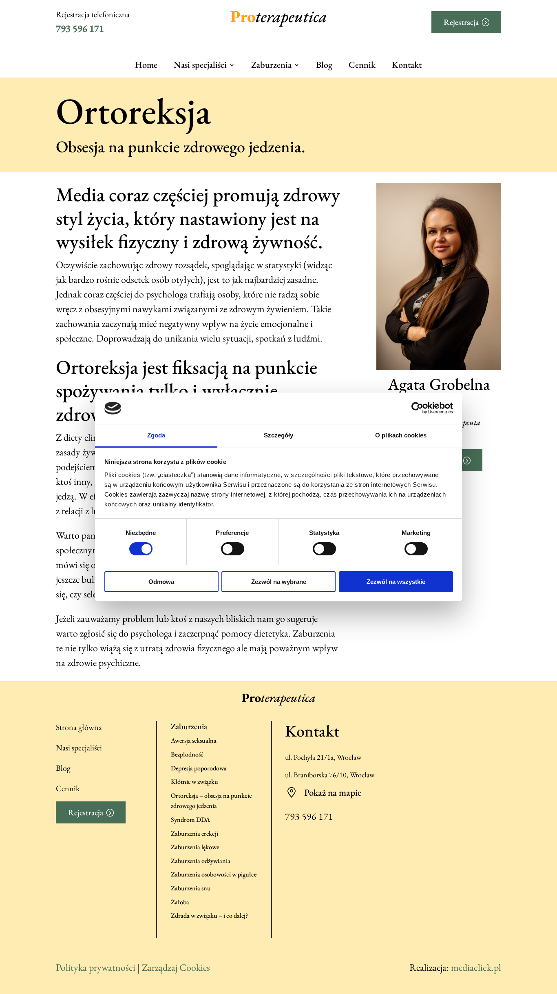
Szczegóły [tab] (279, 435)
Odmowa (161, 581)
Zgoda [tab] (156, 435)
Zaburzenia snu (191, 888)
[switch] (232, 548)
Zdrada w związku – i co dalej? (209, 915)
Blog (324, 65)
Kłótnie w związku (194, 781)
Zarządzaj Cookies (176, 967)
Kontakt (407, 65)
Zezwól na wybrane (278, 581)
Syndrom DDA (190, 819)
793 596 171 (80, 28)
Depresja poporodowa (199, 768)
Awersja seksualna (194, 740)
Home (146, 65)
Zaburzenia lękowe (195, 847)
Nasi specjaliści (200, 65)
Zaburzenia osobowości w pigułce (213, 874)
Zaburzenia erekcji (194, 833)
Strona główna (79, 727)
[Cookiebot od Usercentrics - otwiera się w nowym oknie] (417, 408)
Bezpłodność (187, 754)
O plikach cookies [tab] (401, 435)
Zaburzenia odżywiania (200, 860)
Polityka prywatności (95, 967)
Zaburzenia (271, 65)
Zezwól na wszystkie (396, 581)
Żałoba (180, 902)
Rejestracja (461, 22)
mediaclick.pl (476, 967)
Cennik (362, 65)
